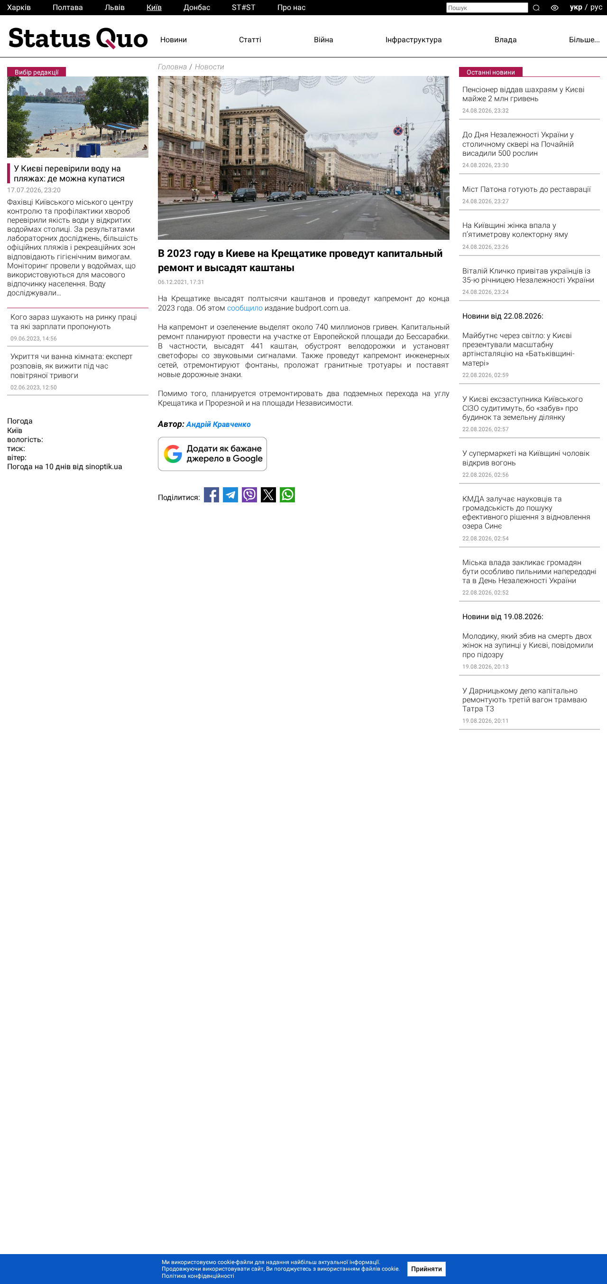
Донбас (197, 7)
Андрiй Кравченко (218, 424)
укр (576, 6)
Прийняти (426, 1269)
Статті (250, 39)
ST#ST (244, 7)
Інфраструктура (414, 39)
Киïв (154, 7)
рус (596, 6)
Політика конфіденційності (198, 1276)
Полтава (68, 7)
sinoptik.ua (103, 466)
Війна (323, 39)
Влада (506, 39)
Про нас (291, 7)
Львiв (115, 7)
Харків (19, 7)
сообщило (245, 307)
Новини (173, 39)
